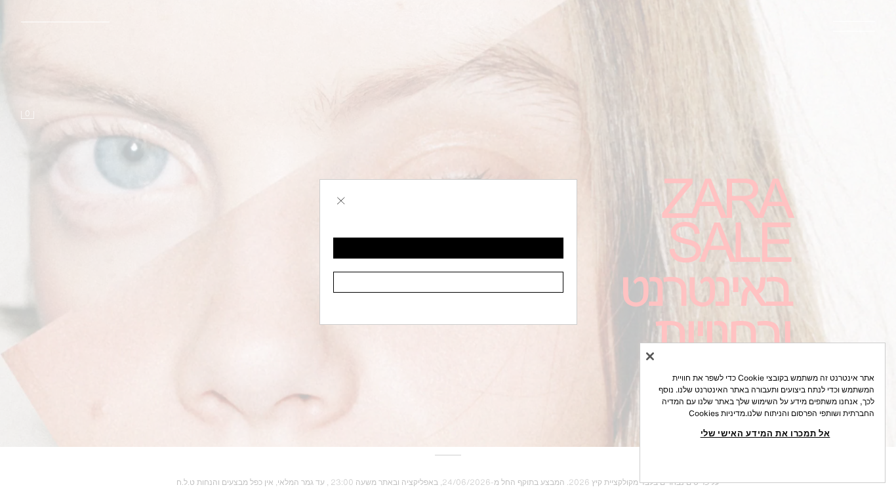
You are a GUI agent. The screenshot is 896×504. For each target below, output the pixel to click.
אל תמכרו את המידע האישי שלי (765, 433)
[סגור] (650, 356)
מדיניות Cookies (717, 413)
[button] (448, 248)
